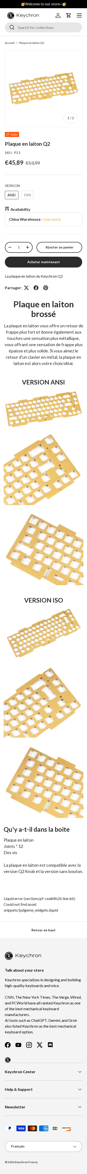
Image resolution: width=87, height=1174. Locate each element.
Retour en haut (43, 930)
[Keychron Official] (7, 1060)
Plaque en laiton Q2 (31, 43)
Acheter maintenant (43, 262)
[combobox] (43, 27)
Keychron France (26, 1162)
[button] (68, 15)
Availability (20, 209)
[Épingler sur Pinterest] (46, 288)
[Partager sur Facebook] (36, 288)
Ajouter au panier (59, 247)
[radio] (11, 195)
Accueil (9, 43)
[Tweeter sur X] (26, 288)
